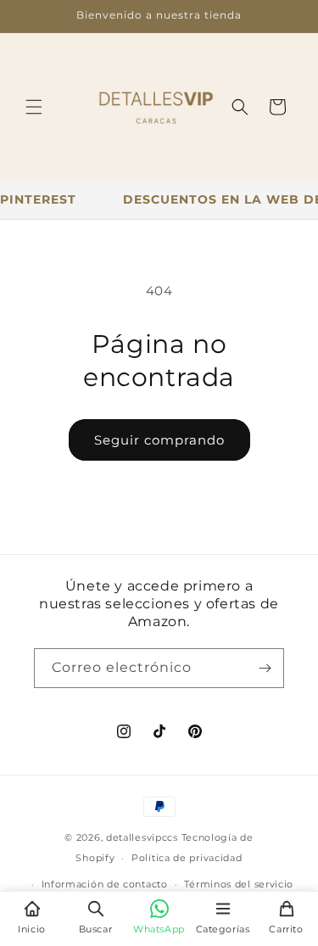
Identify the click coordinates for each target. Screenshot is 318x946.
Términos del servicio (238, 884)
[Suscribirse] (264, 668)
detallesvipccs (142, 837)
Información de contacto (105, 884)
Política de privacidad (186, 858)
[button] (34, 107)
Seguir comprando (159, 440)
